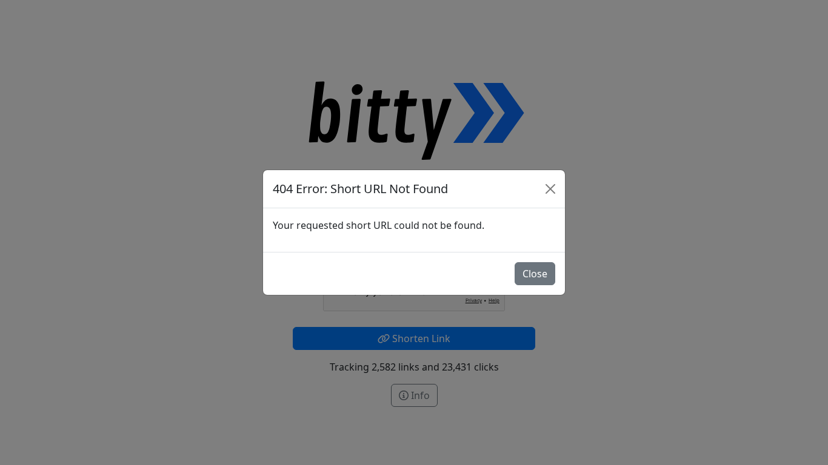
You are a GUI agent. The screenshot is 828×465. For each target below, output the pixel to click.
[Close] (550, 189)
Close (535, 273)
